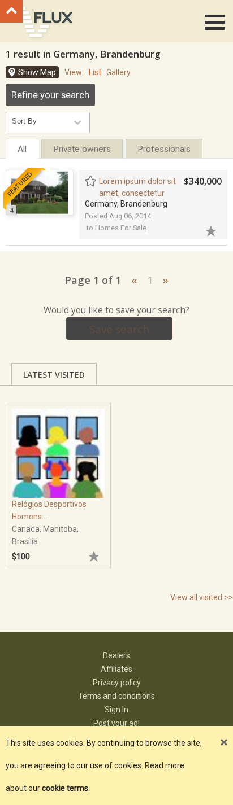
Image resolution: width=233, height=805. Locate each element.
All (22, 149)
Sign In (116, 709)
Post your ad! (116, 723)
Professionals (164, 149)
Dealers (116, 655)
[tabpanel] (58, 480)
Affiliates (116, 668)
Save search (119, 329)
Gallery (118, 72)
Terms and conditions (116, 696)
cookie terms (65, 788)
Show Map (37, 72)
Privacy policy (117, 682)
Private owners (82, 149)
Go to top (11, 11)
